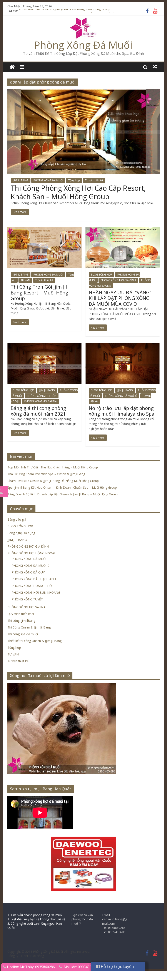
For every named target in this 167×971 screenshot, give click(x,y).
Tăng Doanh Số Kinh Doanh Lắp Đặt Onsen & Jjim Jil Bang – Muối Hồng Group (62, 494)
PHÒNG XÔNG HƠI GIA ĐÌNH (118, 280)
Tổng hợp (74, 180)
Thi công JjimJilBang (21, 620)
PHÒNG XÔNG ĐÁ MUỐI (48, 180)
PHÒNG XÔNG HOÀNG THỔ (32, 586)
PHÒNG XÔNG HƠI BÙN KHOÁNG (36, 592)
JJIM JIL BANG (20, 180)
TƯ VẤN (25, 280)
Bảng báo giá (16, 519)
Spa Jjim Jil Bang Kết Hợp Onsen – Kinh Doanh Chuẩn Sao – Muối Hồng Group (62, 487)
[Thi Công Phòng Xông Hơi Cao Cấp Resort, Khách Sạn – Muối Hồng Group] (83, 92)
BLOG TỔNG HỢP (101, 274)
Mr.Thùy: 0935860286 (37, 966)
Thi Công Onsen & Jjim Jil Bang (29, 627)
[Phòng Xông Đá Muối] (83, 20)
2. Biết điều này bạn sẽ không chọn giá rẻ (36, 919)
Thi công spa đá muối (22, 634)
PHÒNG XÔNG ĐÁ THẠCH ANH (34, 579)
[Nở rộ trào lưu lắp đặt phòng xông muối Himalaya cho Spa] (122, 345)
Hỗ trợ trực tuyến (117, 966)
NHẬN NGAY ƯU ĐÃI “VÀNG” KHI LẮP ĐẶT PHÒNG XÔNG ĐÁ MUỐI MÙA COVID (120, 298)
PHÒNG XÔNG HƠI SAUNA (40, 401)
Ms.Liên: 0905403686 (80, 966)
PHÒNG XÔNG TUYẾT (27, 599)
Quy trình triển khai (20, 614)
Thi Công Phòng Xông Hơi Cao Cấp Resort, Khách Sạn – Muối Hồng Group (78, 192)
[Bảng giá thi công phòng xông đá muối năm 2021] (44, 345)
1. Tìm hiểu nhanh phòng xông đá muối (34, 915)
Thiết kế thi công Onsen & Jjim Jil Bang (34, 641)
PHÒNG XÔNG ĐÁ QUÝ (28, 572)
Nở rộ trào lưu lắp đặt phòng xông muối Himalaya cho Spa (121, 411)
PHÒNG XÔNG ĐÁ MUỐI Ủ (121, 396)
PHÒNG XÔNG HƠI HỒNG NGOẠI (31, 553)
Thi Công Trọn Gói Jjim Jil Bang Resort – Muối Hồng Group (39, 292)
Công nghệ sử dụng (21, 533)
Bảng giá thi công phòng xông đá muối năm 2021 (38, 411)
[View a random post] (155, 66)
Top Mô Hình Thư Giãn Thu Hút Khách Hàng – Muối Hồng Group (52, 467)
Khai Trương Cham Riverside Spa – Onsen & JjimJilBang (46, 474)
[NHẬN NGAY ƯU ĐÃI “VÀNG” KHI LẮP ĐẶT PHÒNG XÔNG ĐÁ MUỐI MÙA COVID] (122, 229)
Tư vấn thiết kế (94, 180)
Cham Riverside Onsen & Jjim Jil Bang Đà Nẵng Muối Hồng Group (64, 11)
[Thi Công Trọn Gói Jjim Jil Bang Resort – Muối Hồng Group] (44, 229)
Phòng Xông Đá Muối (83, 45)
